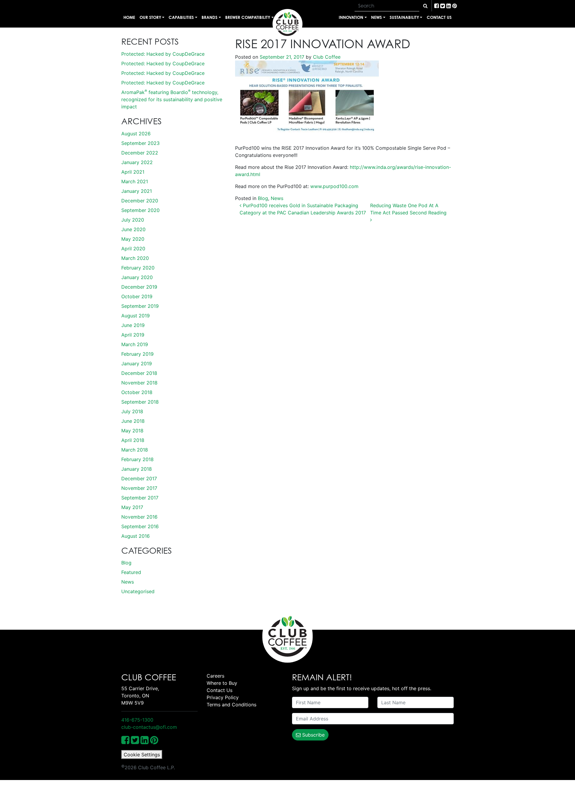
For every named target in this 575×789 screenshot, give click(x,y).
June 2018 (133, 421)
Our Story (150, 17)
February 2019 (137, 354)
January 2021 (136, 191)
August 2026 (136, 134)
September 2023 (140, 143)
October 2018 (136, 392)
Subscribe (313, 735)
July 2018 (132, 411)
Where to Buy (222, 683)
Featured (131, 572)
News (376, 17)
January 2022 (137, 162)
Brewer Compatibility (247, 17)
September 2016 (140, 526)
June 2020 (133, 229)
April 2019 (132, 335)
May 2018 (132, 431)
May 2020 (132, 239)
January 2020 (137, 277)
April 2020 (133, 249)
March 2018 (134, 450)
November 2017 (139, 488)
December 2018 (139, 373)
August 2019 (135, 316)
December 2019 (139, 287)
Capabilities (181, 17)
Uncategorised (138, 591)
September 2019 (140, 306)
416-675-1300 (137, 720)
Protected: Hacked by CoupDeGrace (163, 54)
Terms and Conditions (231, 705)
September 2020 (140, 210)
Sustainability (404, 17)
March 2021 (134, 181)
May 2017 (132, 507)
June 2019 (133, 325)
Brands (209, 17)
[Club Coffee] (287, 24)
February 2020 (138, 268)
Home (129, 17)
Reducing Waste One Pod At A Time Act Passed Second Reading (409, 209)
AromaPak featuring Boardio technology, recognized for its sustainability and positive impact (171, 99)
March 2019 (134, 344)
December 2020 (139, 201)
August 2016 (135, 536)
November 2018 (139, 383)
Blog (126, 563)
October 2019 (136, 296)
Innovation (351, 17)
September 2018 (140, 402)
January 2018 (136, 469)
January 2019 (136, 364)
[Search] (425, 5)
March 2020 (135, 258)
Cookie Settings (142, 755)
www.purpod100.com (334, 186)
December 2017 (139, 478)
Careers (215, 676)
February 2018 (137, 459)
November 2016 (139, 517)
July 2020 (132, 220)
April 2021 (132, 172)
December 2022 (139, 153)
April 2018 (132, 440)
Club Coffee (326, 57)
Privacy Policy (223, 697)
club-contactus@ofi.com (149, 727)
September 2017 (139, 498)
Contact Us (439, 17)
